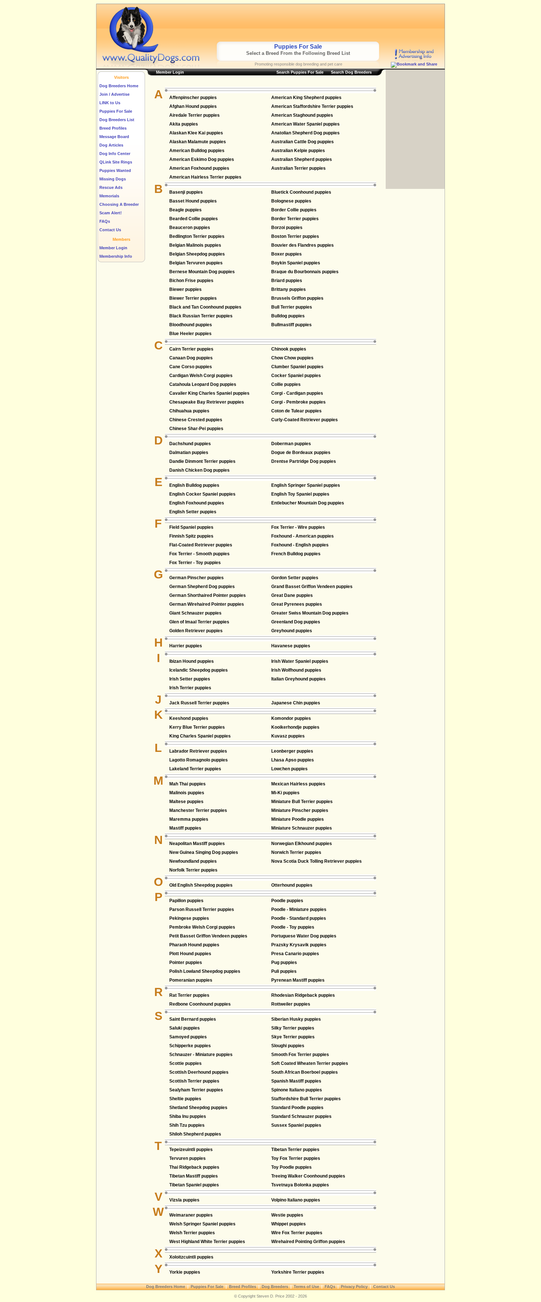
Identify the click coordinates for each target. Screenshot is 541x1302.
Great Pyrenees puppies (296, 604)
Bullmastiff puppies (291, 324)
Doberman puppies (291, 443)
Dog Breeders (275, 1286)
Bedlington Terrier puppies (196, 236)
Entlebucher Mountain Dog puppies (307, 503)
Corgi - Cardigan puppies (297, 393)
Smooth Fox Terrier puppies (300, 1054)
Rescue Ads (111, 187)
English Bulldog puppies (194, 485)
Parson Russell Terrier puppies (201, 909)
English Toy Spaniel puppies (300, 494)
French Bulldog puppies (296, 553)
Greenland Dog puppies (295, 621)
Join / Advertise (114, 94)
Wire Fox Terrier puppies (296, 1232)
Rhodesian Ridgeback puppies (303, 995)
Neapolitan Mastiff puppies (197, 843)
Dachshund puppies (190, 443)
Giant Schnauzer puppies (195, 613)
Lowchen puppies (289, 768)
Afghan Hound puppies (193, 106)
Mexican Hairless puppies (298, 784)
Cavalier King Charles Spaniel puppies (209, 393)
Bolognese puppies (291, 201)
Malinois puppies (186, 792)
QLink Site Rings (115, 162)
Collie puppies (286, 384)
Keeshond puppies (188, 718)
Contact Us (110, 230)
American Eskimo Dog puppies (201, 159)
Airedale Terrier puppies (194, 115)
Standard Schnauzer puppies (301, 1116)
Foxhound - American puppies (302, 536)
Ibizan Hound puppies (191, 661)
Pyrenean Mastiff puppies (298, 980)
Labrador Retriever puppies (198, 751)
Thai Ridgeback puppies (194, 1167)
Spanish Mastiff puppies (296, 1081)
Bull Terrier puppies (291, 307)
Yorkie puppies (184, 1272)
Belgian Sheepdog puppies (197, 254)
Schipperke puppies (190, 1045)
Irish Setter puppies (189, 679)
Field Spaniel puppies (191, 527)
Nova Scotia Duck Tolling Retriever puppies (316, 861)
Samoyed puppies (188, 1036)
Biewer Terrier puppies (193, 298)
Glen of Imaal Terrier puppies (199, 621)
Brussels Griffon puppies (297, 298)
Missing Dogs (112, 179)
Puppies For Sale (115, 111)
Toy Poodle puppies (291, 1167)
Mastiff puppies (185, 828)
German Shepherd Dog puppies (202, 586)
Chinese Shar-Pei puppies (196, 428)
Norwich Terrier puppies (296, 852)
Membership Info (115, 256)
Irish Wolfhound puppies (296, 670)
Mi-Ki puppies (285, 792)
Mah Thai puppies (187, 784)
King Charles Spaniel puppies (200, 736)
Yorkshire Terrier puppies (297, 1272)
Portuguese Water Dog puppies (303, 936)
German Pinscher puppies (196, 577)
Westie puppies (287, 1215)
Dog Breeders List (116, 119)
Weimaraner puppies (191, 1215)
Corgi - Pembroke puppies (298, 402)
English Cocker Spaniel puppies (202, 494)
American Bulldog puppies (196, 150)
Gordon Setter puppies (294, 577)
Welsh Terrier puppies (192, 1232)
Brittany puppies (288, 289)
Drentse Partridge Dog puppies (303, 461)
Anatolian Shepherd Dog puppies (305, 133)
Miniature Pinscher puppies (299, 810)
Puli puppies (284, 971)
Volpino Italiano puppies (295, 1200)
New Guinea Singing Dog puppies (203, 852)
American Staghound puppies (302, 115)
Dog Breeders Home (118, 86)
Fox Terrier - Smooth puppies (199, 553)
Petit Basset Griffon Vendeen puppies (208, 936)
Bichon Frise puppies (191, 280)
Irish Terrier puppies (190, 687)
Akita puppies (183, 124)
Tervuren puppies (187, 1158)
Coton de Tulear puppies (296, 411)
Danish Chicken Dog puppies (199, 470)
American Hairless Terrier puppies (205, 177)
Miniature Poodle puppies (297, 819)
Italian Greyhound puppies (298, 679)
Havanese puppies (290, 645)
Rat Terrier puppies (189, 995)
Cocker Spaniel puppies (296, 375)
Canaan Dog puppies (191, 357)
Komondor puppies (291, 718)
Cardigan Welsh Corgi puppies (201, 375)
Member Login (113, 248)
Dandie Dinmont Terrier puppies (202, 461)
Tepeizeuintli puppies (191, 1149)
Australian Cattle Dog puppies (302, 141)
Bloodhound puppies (190, 324)
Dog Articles (111, 145)
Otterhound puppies (291, 885)
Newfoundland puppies (193, 861)
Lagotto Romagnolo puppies (198, 760)
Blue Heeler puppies (190, 333)
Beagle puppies (185, 209)
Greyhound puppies (291, 630)
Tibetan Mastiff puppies (193, 1176)
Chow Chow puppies (292, 357)
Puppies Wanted (115, 170)
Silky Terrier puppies (292, 1028)
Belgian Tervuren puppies (196, 262)
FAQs (104, 221)
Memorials (109, 196)
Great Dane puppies (292, 595)
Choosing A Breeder (119, 204)
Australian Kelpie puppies (298, 150)
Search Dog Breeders (351, 72)
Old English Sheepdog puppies (201, 885)
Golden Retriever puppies (196, 630)
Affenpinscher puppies (193, 97)
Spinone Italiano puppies (296, 1089)
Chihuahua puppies (189, 411)
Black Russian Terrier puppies (201, 316)
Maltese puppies (186, 801)
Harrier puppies (185, 645)
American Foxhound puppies (199, 168)
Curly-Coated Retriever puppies (304, 419)
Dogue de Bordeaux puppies (300, 452)
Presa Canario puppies (295, 953)
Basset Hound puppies (193, 201)
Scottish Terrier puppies (194, 1081)
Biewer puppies (185, 289)
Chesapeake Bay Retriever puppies (206, 402)
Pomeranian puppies (190, 980)
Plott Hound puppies (190, 953)
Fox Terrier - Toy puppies (195, 562)
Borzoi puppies (287, 227)
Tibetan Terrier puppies (295, 1149)
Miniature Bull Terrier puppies (302, 801)
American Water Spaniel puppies (305, 124)
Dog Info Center (114, 153)
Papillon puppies (186, 900)
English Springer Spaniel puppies (305, 485)
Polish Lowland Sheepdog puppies (204, 971)
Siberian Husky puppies (296, 1019)
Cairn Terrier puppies (191, 349)
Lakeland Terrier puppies (195, 768)
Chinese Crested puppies (195, 419)
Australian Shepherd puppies (301, 159)
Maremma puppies (188, 819)
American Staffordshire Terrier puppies (312, 106)
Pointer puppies (185, 962)
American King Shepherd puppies (306, 97)
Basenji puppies (186, 192)
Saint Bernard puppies (192, 1019)
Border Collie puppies (294, 209)
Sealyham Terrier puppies (196, 1089)
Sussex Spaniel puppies (296, 1125)
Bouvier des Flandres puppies (302, 245)
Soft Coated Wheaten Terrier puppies (309, 1063)
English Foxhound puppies (196, 503)
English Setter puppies (192, 511)
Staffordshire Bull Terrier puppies (306, 1098)
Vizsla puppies (184, 1200)
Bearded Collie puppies (193, 218)
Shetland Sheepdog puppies (198, 1107)
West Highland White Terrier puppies (207, 1241)
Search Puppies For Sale (299, 72)
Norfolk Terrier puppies (193, 870)
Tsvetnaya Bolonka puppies (300, 1184)
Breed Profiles (113, 128)
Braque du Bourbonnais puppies (305, 271)
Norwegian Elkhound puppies (301, 843)
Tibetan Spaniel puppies (194, 1184)
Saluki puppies (184, 1028)
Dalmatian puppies (188, 452)
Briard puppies (286, 280)
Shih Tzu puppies (187, 1125)
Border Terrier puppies (295, 218)
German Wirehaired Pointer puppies (206, 604)
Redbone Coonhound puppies (200, 1004)
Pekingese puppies (189, 918)
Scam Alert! (110, 213)
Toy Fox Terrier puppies (295, 1158)
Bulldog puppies (288, 316)
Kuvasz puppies (288, 736)
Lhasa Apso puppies (292, 760)
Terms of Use (306, 1286)
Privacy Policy (354, 1286)
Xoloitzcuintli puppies (191, 1257)
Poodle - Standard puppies (298, 918)
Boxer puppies (286, 254)
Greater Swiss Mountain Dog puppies (310, 613)
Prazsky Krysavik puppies (298, 944)
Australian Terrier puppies (298, 168)
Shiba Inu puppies (187, 1116)
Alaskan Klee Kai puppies (196, 133)
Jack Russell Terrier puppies (199, 702)
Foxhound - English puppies (300, 545)
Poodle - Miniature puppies (298, 909)
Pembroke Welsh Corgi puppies (202, 927)
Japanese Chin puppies (295, 702)
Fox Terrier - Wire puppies (298, 527)
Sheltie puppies (185, 1098)
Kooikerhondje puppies (295, 727)
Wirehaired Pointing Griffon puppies (308, 1241)
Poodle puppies (287, 900)
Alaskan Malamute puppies (197, 141)
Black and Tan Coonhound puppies (205, 307)
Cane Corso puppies (190, 366)
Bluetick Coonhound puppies (301, 192)
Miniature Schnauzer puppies (301, 828)
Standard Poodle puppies (297, 1107)
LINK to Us (109, 103)
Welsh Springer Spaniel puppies (202, 1224)
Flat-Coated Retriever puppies (200, 545)
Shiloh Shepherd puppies (195, 1134)
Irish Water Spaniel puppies (299, 661)
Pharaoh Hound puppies (194, 944)
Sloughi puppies (287, 1045)
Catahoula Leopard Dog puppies (202, 384)
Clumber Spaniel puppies (297, 366)
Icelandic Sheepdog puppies (198, 670)
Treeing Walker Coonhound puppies (308, 1176)
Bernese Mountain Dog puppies (202, 271)
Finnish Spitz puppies (191, 536)
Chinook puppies (288, 349)
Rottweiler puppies (290, 1004)
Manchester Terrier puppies (198, 810)
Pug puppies (284, 962)
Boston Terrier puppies (295, 236)
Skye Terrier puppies (293, 1036)
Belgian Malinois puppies (195, 245)
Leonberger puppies (292, 751)
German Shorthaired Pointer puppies (207, 595)
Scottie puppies (185, 1063)
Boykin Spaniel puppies (295, 262)
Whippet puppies (288, 1224)
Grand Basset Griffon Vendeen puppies (312, 586)
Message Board (114, 136)
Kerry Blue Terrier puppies (197, 727)
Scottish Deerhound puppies (199, 1072)
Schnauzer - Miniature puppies (201, 1054)
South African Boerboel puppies (304, 1072)
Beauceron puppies (189, 227)
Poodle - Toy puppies (292, 927)
